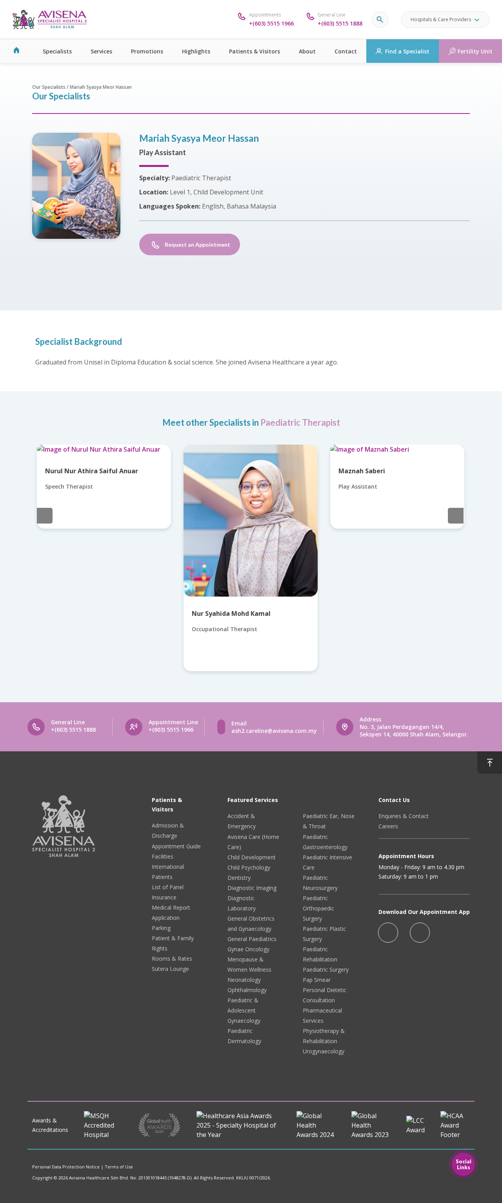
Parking (161, 928)
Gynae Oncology (248, 949)
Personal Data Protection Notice (66, 1167)
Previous (45, 516)
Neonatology (244, 979)
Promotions (147, 51)
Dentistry (239, 877)
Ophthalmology (247, 990)
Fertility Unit (475, 51)
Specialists (57, 51)
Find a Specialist (407, 51)
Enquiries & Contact (403, 816)
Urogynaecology (323, 1051)
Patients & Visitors (254, 51)
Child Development (251, 857)
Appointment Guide (176, 846)
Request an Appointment (197, 244)
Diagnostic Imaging (251, 888)
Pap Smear (317, 979)
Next (456, 516)
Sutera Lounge (170, 968)
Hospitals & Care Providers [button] (441, 19)
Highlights (196, 51)
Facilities (162, 856)
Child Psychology (248, 867)
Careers (388, 826)
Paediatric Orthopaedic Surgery (318, 908)
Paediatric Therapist (300, 422)
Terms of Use (119, 1167)
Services (101, 51)
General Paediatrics (251, 939)
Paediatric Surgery (326, 969)
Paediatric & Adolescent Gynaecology (243, 1010)
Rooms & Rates (172, 958)
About (307, 51)
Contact (346, 51)
